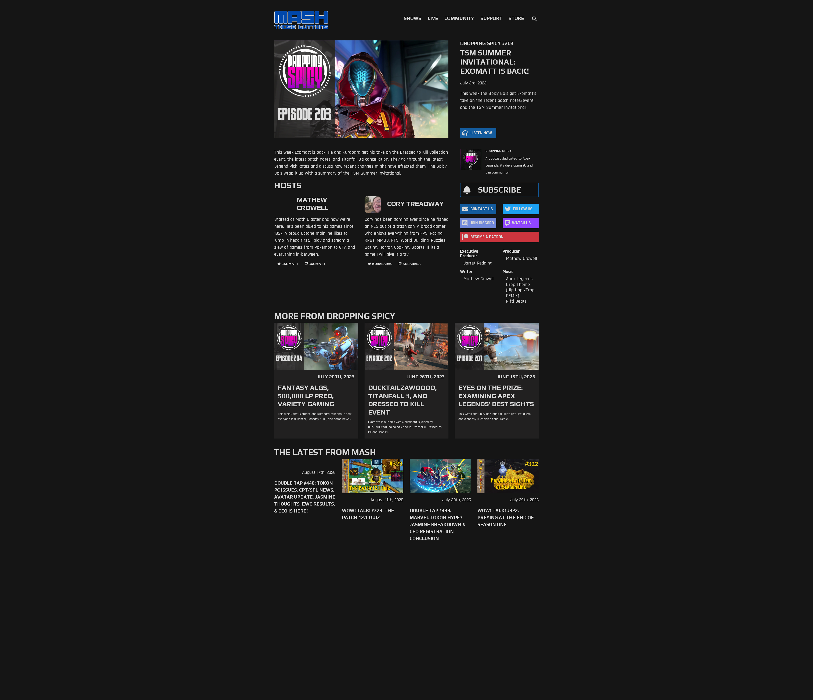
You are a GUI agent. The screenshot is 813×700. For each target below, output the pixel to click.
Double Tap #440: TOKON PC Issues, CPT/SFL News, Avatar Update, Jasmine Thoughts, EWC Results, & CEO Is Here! (304, 497)
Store (516, 18)
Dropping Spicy (498, 151)
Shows (412, 18)
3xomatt (290, 264)
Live (433, 18)
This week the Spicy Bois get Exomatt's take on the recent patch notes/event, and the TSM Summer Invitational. (498, 100)
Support (491, 18)
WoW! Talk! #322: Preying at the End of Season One (505, 517)
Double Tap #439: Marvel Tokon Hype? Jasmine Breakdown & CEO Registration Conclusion (438, 524)
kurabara (412, 264)
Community (459, 18)
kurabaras (382, 264)
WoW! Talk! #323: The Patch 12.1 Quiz (368, 514)
